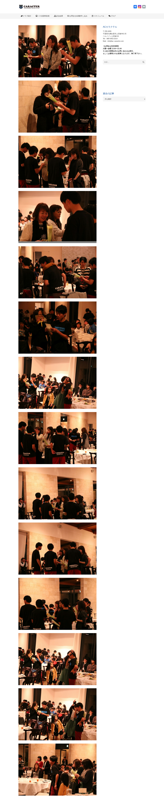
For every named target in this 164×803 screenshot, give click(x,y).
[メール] (144, 6)
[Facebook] (135, 6)
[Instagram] (139, 6)
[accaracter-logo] (29, 6)
